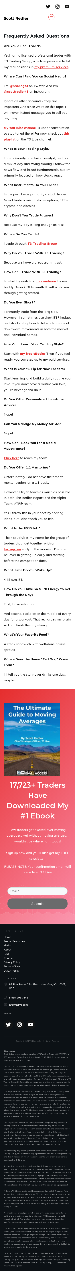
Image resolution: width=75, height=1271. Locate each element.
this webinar (46, 281)
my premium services (51, 67)
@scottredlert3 (16, 91)
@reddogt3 (18, 86)
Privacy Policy (12, 962)
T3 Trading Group (42, 243)
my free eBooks (32, 353)
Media (7, 945)
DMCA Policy (11, 970)
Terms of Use (12, 966)
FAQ (6, 953)
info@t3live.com (18, 1004)
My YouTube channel (20, 128)
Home (7, 937)
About (7, 949)
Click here (11, 458)
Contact (8, 958)
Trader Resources (14, 941)
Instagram (12, 549)
